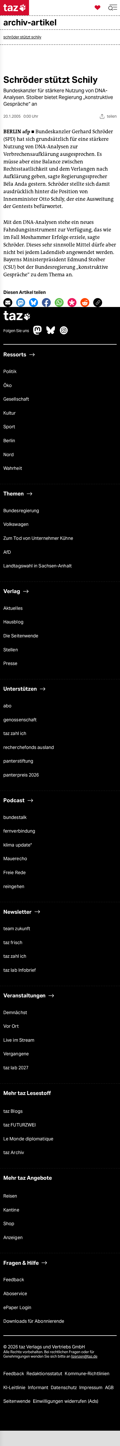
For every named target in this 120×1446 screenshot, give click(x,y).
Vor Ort (11, 1026)
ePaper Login (17, 1307)
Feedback (13, 1279)
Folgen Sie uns (16, 330)
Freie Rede (14, 872)
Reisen (10, 1196)
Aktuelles (13, 608)
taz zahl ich (14, 733)
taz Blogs (13, 1111)
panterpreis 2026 (21, 775)
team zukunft (16, 928)
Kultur (9, 413)
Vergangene (16, 1053)
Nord (8, 454)
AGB (109, 1387)
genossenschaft (20, 719)
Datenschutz (64, 1387)
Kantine (11, 1210)
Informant (38, 1387)
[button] (112, 8)
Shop (8, 1223)
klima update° (17, 845)
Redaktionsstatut (45, 1373)
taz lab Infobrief (19, 970)
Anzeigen (13, 1237)
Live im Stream (18, 1040)
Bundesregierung (21, 510)
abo (7, 706)
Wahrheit (12, 468)
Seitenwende (17, 1401)
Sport (9, 426)
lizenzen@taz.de (84, 1356)
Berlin (9, 440)
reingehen (13, 886)
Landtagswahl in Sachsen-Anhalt (37, 566)
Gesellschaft (16, 399)
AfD (7, 552)
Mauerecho (15, 858)
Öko (7, 385)
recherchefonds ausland (28, 747)
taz (17, 316)
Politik (9, 371)
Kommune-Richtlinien (87, 1373)
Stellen (10, 649)
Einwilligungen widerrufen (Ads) (65, 1401)
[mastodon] (37, 333)
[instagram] (63, 333)
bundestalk (15, 817)
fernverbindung (19, 831)
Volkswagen (15, 524)
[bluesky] (50, 333)
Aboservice (15, 1293)
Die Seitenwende (20, 636)
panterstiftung (18, 761)
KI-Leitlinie (15, 1387)
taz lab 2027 (15, 1067)
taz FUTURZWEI (19, 1125)
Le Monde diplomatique (28, 1139)
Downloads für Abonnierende (33, 1321)
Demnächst (15, 1012)
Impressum (91, 1387)
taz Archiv (13, 1152)
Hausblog (13, 622)
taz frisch (12, 942)
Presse (10, 663)
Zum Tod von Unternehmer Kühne (38, 538)
